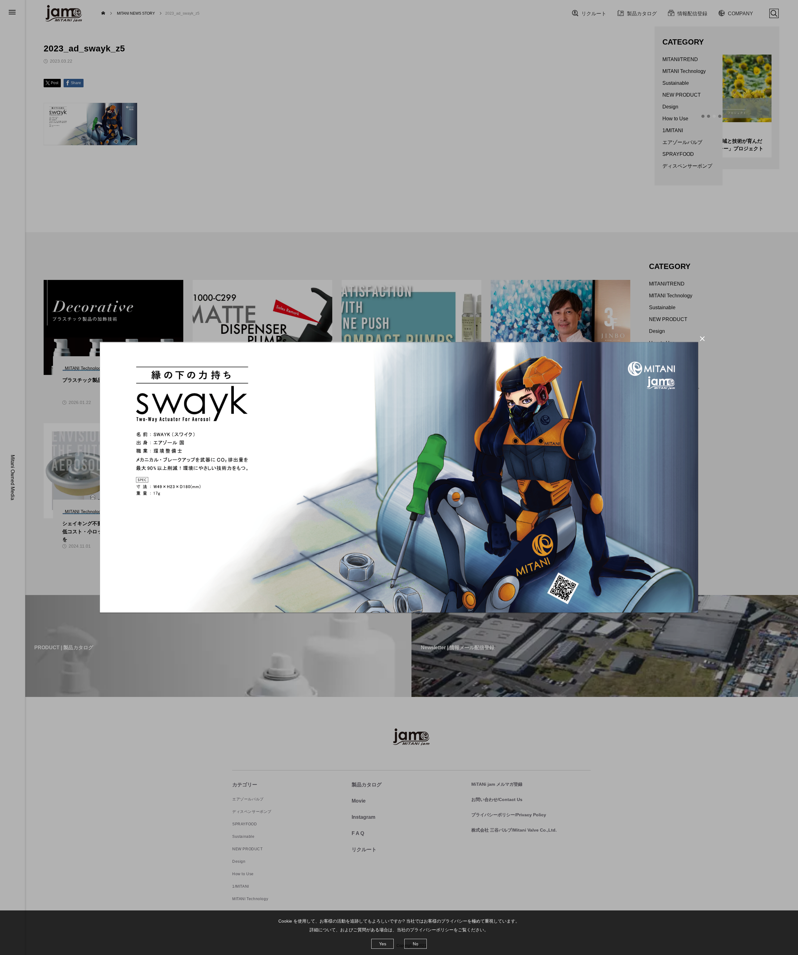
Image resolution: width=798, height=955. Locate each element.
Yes (382, 943)
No (415, 943)
